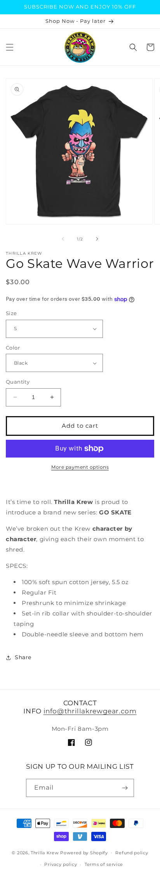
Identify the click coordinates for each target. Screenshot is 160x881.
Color (13, 348)
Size (11, 313)
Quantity (18, 382)
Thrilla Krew (45, 852)
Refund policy (131, 852)
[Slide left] (62, 238)
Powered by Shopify (84, 852)
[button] (9, 47)
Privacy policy (60, 864)
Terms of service (104, 864)
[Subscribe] (125, 788)
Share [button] (23, 657)
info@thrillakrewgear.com (90, 711)
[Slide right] (97, 238)
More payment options (80, 467)
